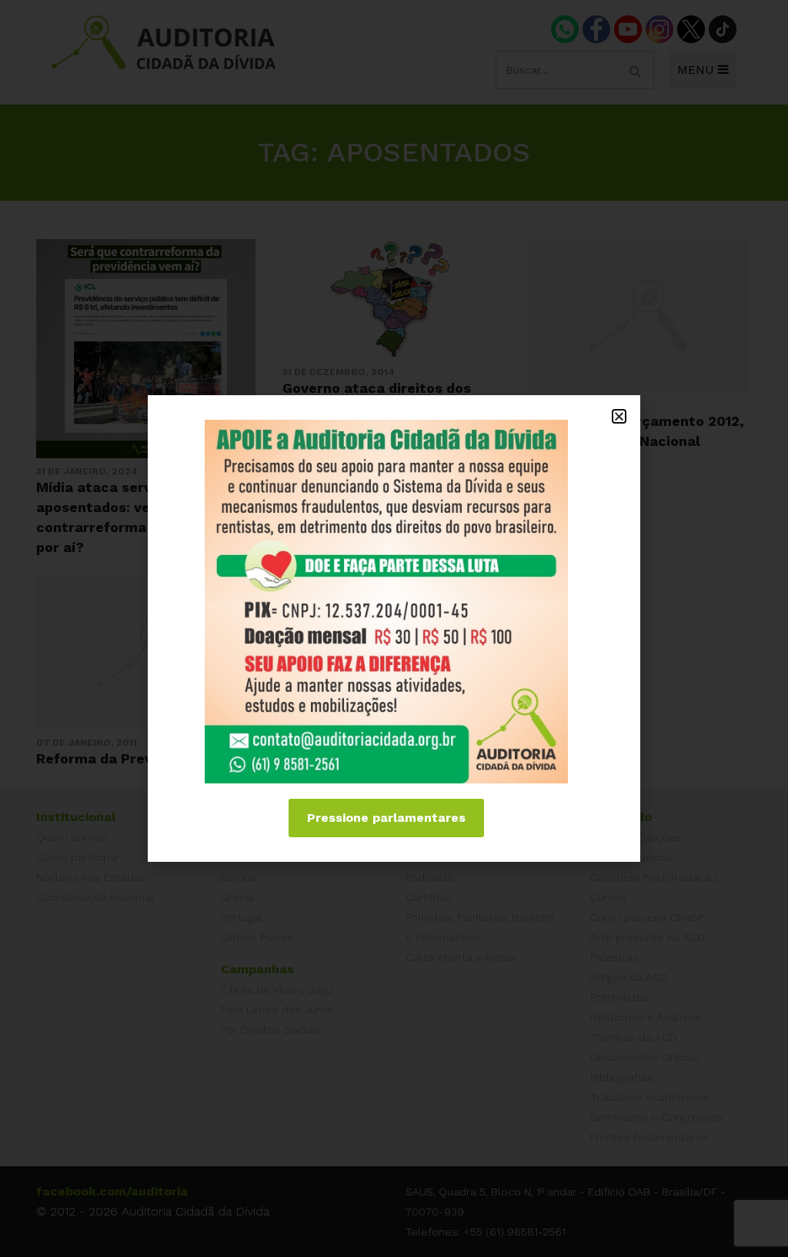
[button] (619, 416)
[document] (394, 628)
